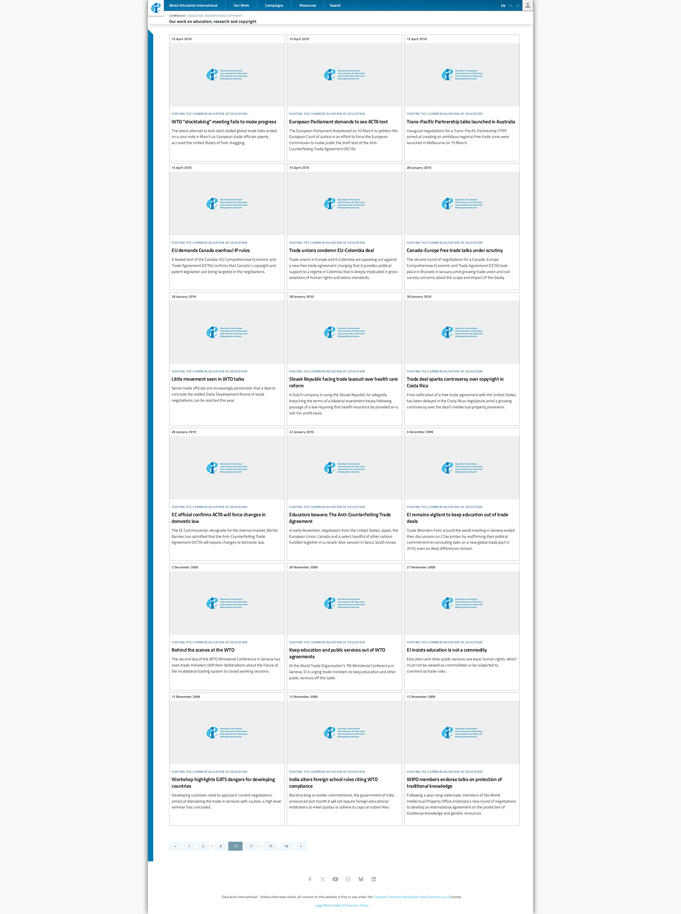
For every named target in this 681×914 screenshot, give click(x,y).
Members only (527, 5)
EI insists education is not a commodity (462, 620)
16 (286, 846)
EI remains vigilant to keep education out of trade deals (462, 491)
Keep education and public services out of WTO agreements (344, 623)
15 (270, 846)
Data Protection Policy (351, 905)
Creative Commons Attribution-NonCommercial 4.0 (411, 896)
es (518, 5)
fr (510, 5)
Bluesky (361, 879)
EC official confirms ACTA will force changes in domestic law (226, 488)
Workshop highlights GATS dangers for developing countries (226, 753)
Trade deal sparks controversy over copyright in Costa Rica (462, 352)
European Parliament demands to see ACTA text (344, 94)
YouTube (335, 879)
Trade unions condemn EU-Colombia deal (344, 223)
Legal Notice (324, 905)
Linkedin (374, 879)
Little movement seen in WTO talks (226, 349)
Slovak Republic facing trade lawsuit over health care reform (344, 355)
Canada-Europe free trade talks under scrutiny (462, 223)
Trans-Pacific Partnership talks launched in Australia (462, 91)
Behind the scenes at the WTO (226, 620)
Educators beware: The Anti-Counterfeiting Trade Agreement (344, 488)
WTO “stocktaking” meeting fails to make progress (226, 91)
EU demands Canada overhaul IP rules (226, 220)
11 (251, 846)
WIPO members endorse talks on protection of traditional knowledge (462, 756)
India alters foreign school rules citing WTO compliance (344, 753)
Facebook (310, 879)
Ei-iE (156, 8)
